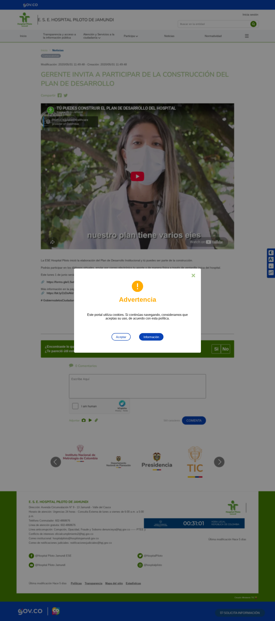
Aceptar (121, 336)
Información (151, 336)
